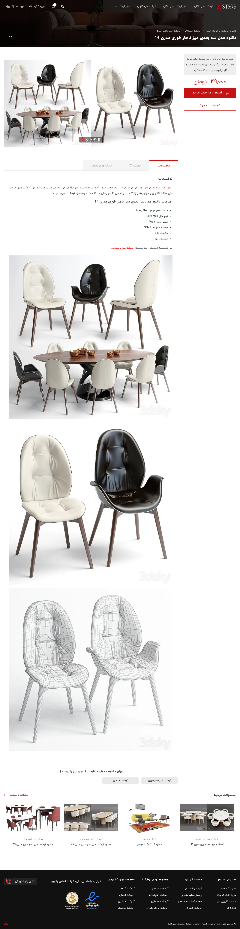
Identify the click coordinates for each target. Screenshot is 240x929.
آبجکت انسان (127, 895)
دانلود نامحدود (210, 105)
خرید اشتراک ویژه (226, 895)
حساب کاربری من (226, 901)
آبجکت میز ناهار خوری (169, 31)
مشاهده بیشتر (19, 795)
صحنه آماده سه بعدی (190, 901)
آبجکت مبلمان (193, 31)
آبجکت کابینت (126, 908)
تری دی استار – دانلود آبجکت (200, 924)
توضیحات (164, 166)
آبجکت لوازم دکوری (157, 908)
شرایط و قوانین (193, 889)
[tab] (163, 165)
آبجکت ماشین (126, 901)
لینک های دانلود (101, 166)
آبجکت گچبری (194, 908)
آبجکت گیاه (128, 889)
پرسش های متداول (191, 895)
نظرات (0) (135, 166)
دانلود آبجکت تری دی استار (220, 31)
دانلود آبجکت (228, 889)
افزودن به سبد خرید (207, 92)
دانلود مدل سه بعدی (160, 188)
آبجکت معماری (159, 901)
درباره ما (231, 908)
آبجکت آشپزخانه (158, 895)
